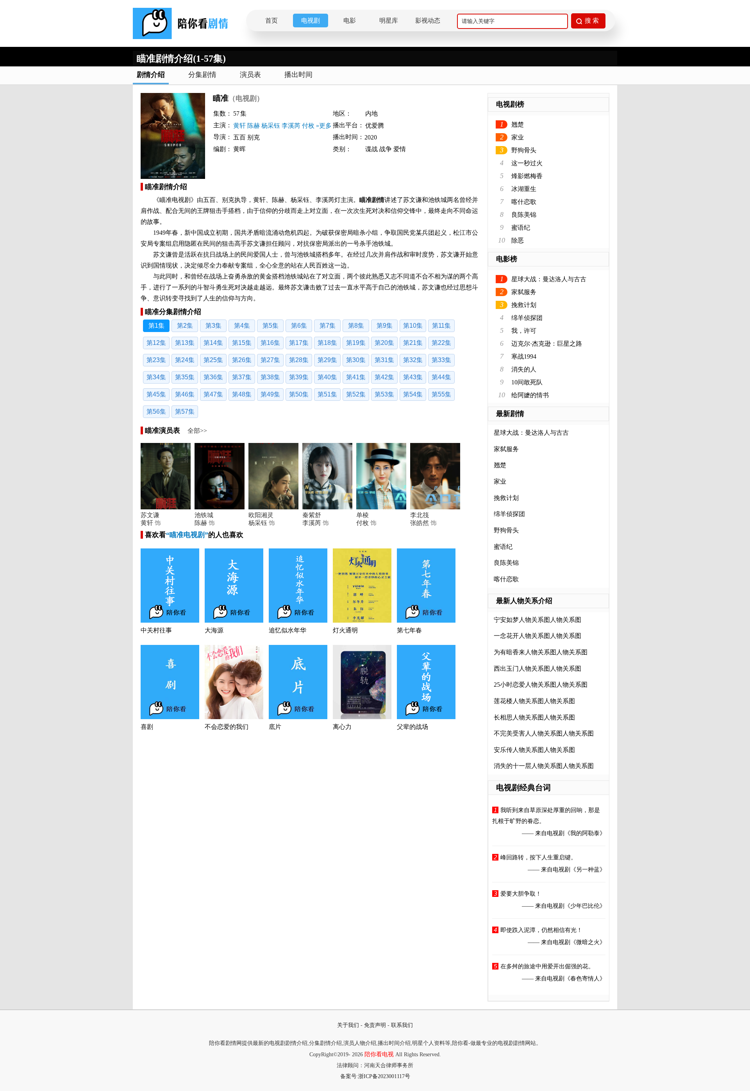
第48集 (242, 394)
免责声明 (375, 1025)
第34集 (156, 377)
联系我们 (402, 1025)
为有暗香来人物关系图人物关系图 (541, 652)
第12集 (156, 342)
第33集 (441, 360)
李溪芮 (291, 125)
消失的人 (523, 369)
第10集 (413, 325)
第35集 (185, 377)
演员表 (250, 75)
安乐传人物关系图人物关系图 (534, 749)
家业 (517, 137)
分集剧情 (202, 75)
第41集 (356, 377)
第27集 (270, 360)
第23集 (156, 360)
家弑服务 (523, 292)
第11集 (441, 325)
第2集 (185, 325)
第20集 (384, 342)
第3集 (213, 325)
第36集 (213, 377)
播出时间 (298, 75)
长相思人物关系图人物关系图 (534, 717)
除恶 (517, 240)
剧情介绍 (151, 75)
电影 (349, 20)
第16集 (270, 342)
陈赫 (253, 125)
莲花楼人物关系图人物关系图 (534, 701)
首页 (271, 20)
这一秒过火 (527, 163)
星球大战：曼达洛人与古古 (548, 279)
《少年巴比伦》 (584, 906)
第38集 (270, 377)
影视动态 (427, 20)
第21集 (413, 342)
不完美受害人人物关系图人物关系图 (544, 733)
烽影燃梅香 (527, 176)
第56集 (156, 411)
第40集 (327, 377)
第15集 (242, 342)
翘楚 (517, 124)
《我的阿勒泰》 (584, 833)
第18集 (327, 342)
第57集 (185, 411)
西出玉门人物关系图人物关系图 (537, 668)
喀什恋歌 (523, 201)
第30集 (356, 360)
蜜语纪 (520, 227)
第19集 (356, 342)
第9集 (385, 325)
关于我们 (348, 1025)
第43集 (413, 377)
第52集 (356, 394)
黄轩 (239, 125)
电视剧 (310, 20)
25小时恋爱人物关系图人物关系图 (541, 684)
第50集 (299, 394)
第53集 (384, 394)
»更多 (324, 125)
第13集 (185, 342)
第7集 (328, 325)
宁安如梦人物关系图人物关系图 (537, 619)
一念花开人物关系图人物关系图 (537, 635)
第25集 (213, 360)
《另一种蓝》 (587, 869)
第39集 (299, 377)
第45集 (156, 394)
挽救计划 (523, 305)
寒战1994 (523, 356)
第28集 (299, 360)
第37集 (242, 377)
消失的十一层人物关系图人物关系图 (544, 765)
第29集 (327, 360)
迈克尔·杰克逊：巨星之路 (546, 343)
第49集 (270, 394)
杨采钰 (270, 125)
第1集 (156, 325)
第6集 (299, 325)
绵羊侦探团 (527, 317)
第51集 (327, 394)
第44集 (441, 377)
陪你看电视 (379, 1054)
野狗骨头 (523, 150)
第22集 (441, 342)
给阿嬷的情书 (530, 395)
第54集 (413, 394)
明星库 (388, 20)
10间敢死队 (527, 382)
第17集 (299, 342)
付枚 (308, 125)
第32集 (413, 360)
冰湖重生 (523, 189)
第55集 (441, 394)
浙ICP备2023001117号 (384, 1076)
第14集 (213, 342)
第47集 (213, 394)
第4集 (242, 325)
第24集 (185, 360)
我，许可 (523, 330)
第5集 (270, 325)
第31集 (384, 360)
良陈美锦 (523, 214)
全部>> (197, 430)
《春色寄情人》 (584, 978)
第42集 (384, 377)
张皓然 (419, 523)
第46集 (185, 394)
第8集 (356, 325)
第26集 (242, 360)
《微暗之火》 (587, 942)
